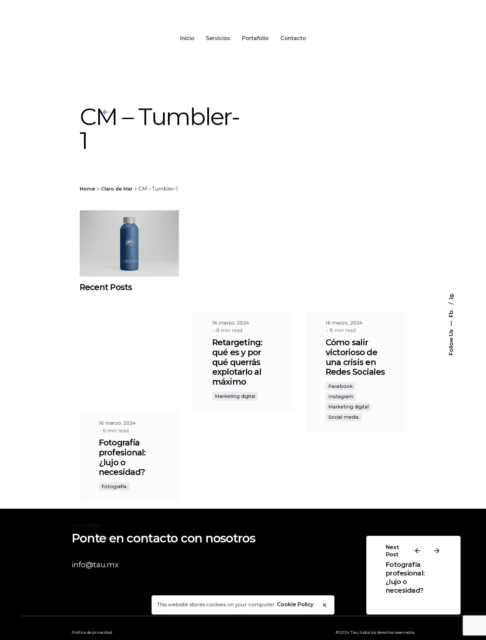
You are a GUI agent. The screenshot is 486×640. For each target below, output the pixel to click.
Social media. (343, 417)
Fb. (451, 312)
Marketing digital (235, 396)
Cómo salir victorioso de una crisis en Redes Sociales (355, 357)
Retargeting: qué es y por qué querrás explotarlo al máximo (237, 362)
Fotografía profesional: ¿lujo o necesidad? (122, 457)
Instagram (340, 397)
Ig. (451, 296)
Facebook (340, 386)
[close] (324, 605)
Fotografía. (114, 487)
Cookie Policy (295, 604)
